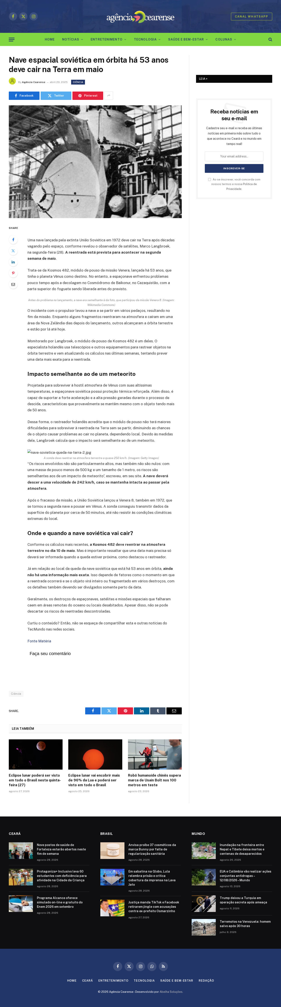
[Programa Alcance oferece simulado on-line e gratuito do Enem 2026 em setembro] (21, 903)
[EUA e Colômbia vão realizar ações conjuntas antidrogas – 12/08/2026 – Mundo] (204, 877)
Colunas (223, 39)
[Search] (270, 39)
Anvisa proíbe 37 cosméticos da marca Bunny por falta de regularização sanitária (152, 849)
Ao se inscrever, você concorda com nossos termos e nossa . (235, 184)
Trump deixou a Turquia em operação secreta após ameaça (243, 900)
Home (50, 39)
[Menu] (11, 39)
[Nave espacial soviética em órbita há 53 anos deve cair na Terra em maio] (95, 161)
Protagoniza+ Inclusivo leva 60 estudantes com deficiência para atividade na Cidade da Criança (62, 876)
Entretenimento (106, 39)
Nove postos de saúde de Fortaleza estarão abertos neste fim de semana (61, 849)
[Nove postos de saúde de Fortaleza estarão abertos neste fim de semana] (21, 850)
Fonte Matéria (39, 641)
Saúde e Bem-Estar (186, 39)
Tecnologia (145, 39)
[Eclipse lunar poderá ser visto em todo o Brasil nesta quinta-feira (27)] (36, 754)
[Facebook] (13, 239)
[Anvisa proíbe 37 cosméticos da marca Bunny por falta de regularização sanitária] (112, 850)
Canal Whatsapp (251, 16)
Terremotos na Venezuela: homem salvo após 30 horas (245, 924)
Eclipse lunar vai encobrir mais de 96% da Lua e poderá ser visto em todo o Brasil (94, 780)
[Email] (13, 284)
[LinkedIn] (13, 262)
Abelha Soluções (170, 991)
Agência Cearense (33, 82)
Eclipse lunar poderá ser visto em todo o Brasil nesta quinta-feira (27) (35, 780)
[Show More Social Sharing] (108, 96)
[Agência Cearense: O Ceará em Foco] (141, 16)
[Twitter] (13, 250)
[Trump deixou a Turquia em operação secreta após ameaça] (204, 903)
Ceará (87, 980)
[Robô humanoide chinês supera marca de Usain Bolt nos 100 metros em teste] (155, 754)
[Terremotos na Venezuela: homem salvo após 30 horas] (204, 927)
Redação (206, 980)
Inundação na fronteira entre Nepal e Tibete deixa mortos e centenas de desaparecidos (242, 849)
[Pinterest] (13, 273)
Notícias (70, 39)
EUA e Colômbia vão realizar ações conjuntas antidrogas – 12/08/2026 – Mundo (245, 876)
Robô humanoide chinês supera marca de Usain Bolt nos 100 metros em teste (154, 780)
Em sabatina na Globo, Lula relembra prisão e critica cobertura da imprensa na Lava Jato (152, 878)
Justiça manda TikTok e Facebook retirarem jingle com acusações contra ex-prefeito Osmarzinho (153, 907)
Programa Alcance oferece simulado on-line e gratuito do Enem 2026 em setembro (60, 902)
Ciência (78, 82)
